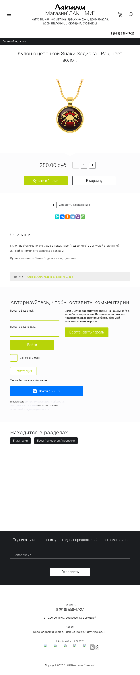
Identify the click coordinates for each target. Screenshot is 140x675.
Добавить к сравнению (74, 204)
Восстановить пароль (86, 332)
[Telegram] (72, 216)
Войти (32, 345)
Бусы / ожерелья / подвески (56, 440)
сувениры (61, 276)
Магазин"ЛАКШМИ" (70, 13)
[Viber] (77, 216)
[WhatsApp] (83, 216)
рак (71, 276)
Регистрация (23, 371)
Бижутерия (19, 41)
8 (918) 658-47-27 (123, 33)
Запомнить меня (29, 357)
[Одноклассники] (67, 216)
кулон (29, 276)
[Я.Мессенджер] (57, 216)
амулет (38, 276)
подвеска (49, 276)
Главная (7, 41)
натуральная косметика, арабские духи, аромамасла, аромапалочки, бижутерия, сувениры (70, 21)
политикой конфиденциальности (29, 409)
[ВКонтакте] (62, 216)
